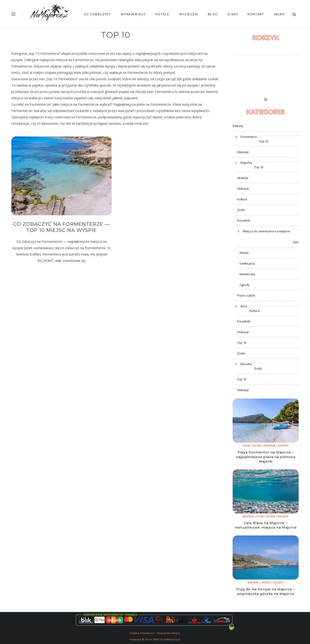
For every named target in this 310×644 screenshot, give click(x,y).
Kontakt (256, 14)
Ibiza (244, 306)
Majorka (246, 163)
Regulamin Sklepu (168, 633)
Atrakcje (242, 178)
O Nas (232, 14)
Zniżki (241, 210)
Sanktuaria (247, 263)
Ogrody (244, 285)
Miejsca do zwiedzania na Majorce (266, 231)
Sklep (279, 14)
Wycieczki (188, 14)
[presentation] (266, 421)
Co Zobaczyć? (97, 14)
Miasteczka (247, 274)
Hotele (162, 14)
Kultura (242, 199)
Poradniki (243, 220)
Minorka (246, 364)
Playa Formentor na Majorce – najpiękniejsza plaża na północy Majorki (265, 456)
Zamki (297, 242)
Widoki (244, 253)
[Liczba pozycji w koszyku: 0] (265, 99)
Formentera (249, 137)
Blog (213, 14)
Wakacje (243, 152)
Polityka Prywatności (142, 633)
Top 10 (263, 141)
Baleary (238, 126)
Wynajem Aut (133, 14)
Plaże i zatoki (246, 295)
